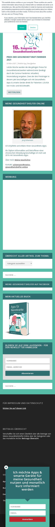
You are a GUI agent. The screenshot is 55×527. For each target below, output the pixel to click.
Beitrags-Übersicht (30, 438)
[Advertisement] (27, 216)
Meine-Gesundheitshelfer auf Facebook (27, 284)
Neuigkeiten (31, 63)
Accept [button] (22, 27)
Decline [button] (33, 27)
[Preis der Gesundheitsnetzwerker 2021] (27, 39)
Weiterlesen (14, 92)
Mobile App (22, 63)
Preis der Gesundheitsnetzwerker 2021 (26, 58)
